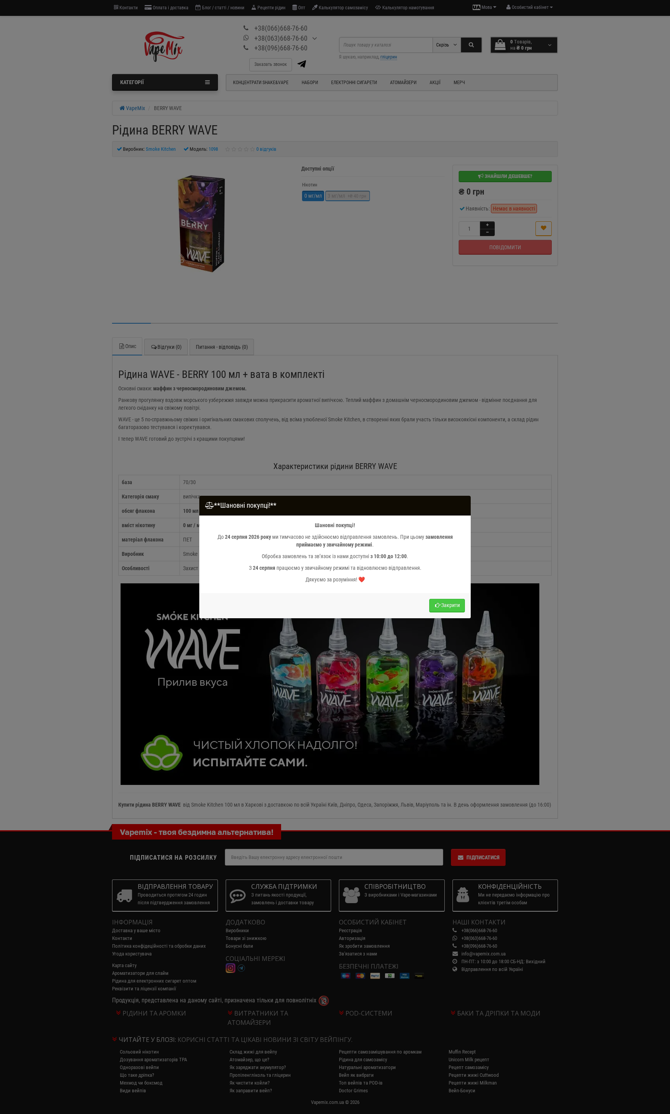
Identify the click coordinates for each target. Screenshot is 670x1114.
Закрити (450, 605)
